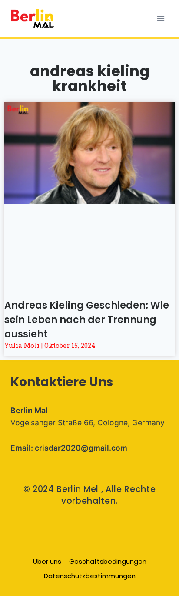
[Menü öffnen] (160, 18)
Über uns (47, 561)
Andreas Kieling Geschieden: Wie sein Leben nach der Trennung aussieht (86, 320)
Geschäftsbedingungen (107, 561)
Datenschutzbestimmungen (90, 575)
